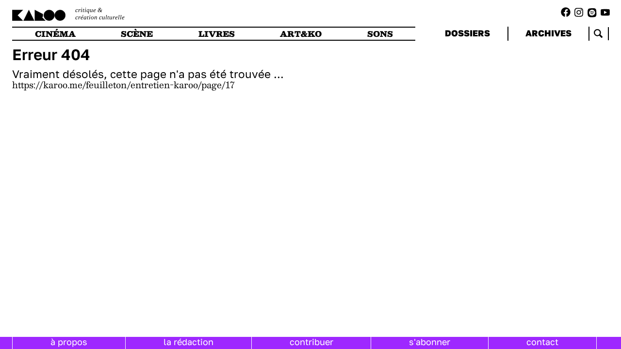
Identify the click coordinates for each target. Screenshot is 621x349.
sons (380, 34)
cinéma (55, 34)
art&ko (301, 34)
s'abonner (429, 341)
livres (216, 34)
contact (542, 341)
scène (137, 34)
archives (548, 33)
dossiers (467, 33)
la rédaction (188, 341)
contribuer (311, 341)
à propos (68, 341)
